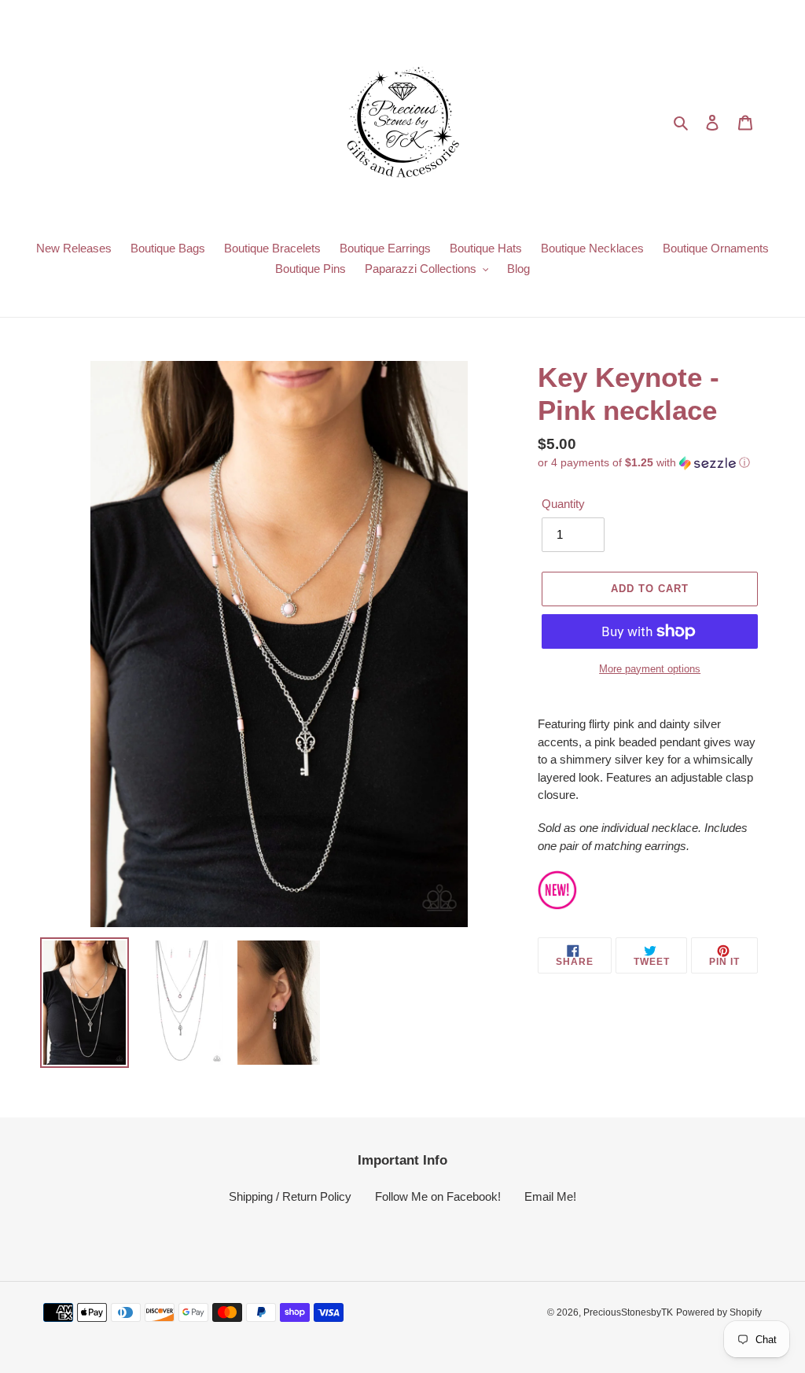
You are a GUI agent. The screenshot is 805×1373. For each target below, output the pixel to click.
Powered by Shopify (719, 1312)
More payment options (649, 669)
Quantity (563, 503)
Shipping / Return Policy (290, 1196)
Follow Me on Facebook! (438, 1196)
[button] (644, 462)
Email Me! (550, 1196)
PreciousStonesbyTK (628, 1312)
